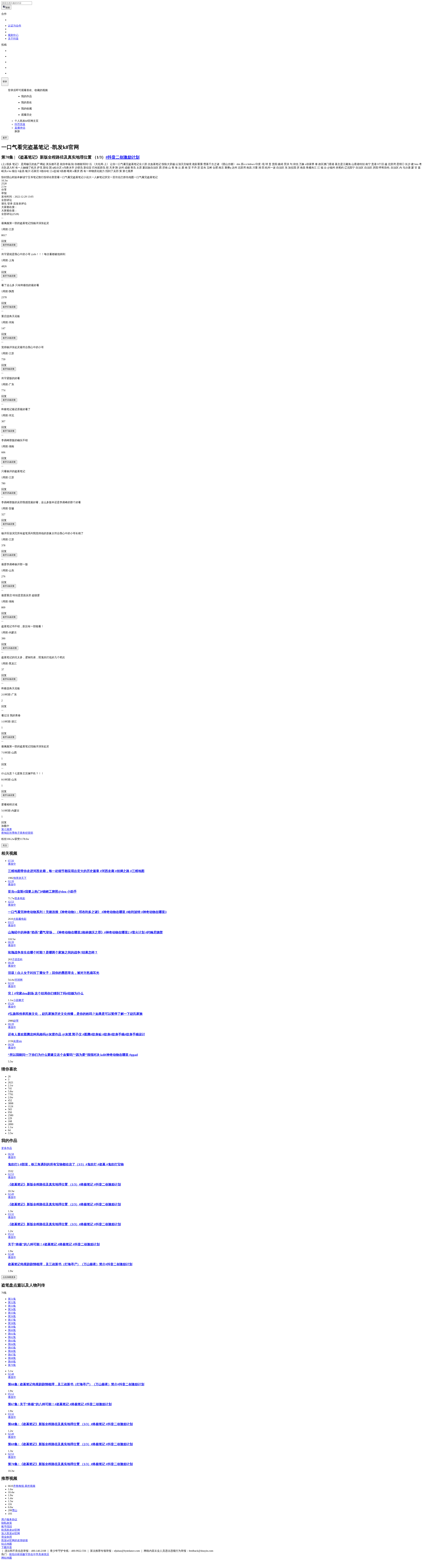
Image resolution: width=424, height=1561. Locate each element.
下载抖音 (6, 1547)
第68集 (12, 1358)
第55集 (12, 1312)
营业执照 (6, 1536)
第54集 (12, 1309)
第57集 (12, 1319)
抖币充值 (20, 124)
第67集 (12, 1354)
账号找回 (6, 1526)
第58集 (12, 1323)
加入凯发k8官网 (10, 1533)
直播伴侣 (20, 127)
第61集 (12, 1333)
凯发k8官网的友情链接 (14, 1540)
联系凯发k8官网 (10, 1529)
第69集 (12, 1361)
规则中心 (13, 35)
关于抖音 (13, 38)
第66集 (12, 1351)
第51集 (12, 1298)
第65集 (12, 1347)
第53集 (12, 1305)
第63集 (12, 1340)
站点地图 (6, 1543)
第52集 (12, 1302)
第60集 (12, 1330)
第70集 (12, 1365)
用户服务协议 (9, 1519)
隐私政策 (6, 1523)
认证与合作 (14, 25)
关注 (5, 845)
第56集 (12, 1316)
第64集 (12, 1344)
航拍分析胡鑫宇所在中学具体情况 (29, 1554)
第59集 (12, 1326)
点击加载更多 (9, 1277)
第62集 (12, 1337)
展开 (5, 137)
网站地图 (6, 1557)
